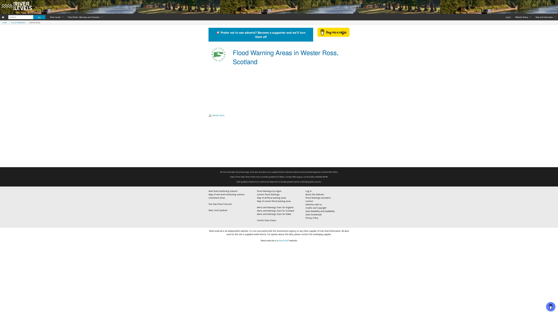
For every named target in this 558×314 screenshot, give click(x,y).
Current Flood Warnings (268, 194)
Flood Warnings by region (269, 191)
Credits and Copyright (316, 207)
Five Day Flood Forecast (220, 204)
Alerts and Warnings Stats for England (275, 207)
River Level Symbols (218, 210)
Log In (508, 17)
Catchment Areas (217, 197)
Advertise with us (313, 204)
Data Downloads (313, 214)
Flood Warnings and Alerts (318, 197)
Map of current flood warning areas (274, 201)
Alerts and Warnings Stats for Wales (274, 214)
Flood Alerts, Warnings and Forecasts (84, 17)
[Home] (3, 17)
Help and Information (544, 17)
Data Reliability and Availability (320, 211)
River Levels (55, 17)
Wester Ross (218, 115)
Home (4, 23)
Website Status (521, 17)
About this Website (314, 194)
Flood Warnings (18, 23)
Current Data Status (266, 220)
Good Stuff (283, 240)
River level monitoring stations (223, 191)
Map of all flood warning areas (271, 197)
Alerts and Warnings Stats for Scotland (275, 210)
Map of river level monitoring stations (227, 194)
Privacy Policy (311, 217)
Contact (309, 201)
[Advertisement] (279, 90)
